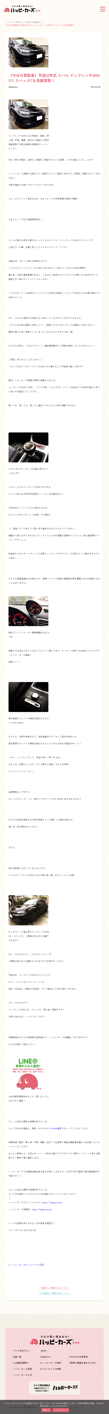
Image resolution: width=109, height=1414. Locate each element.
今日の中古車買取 (32, 22)
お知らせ (46, 1356)
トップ (8, 22)
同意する (46, 1410)
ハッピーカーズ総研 (22, 1368)
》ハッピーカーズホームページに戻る (27, 1264)
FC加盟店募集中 (20, 1362)
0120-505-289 (30, 1230)
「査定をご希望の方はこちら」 (54, 1287)
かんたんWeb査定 (53, 1128)
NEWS (17, 22)
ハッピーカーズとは (22, 1374)
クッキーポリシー (61, 1410)
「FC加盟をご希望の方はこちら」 (54, 1293)
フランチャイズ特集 (51, 1368)
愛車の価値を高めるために (83, 1362)
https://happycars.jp (52, 1202)
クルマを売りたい (21, 1350)
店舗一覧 (17, 1356)
